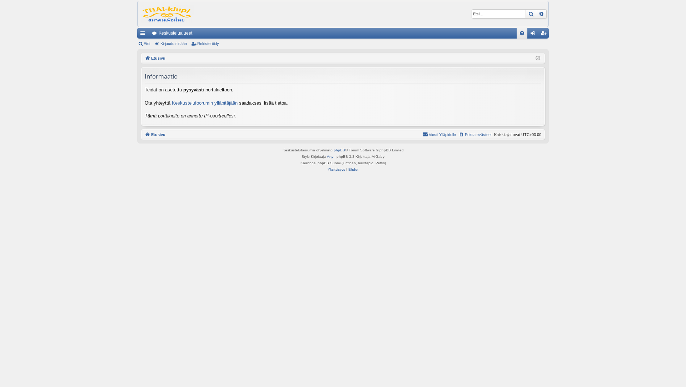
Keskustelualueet (175, 33)
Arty (330, 157)
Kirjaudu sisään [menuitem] (534, 35)
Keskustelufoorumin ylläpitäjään (205, 103)
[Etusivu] (167, 14)
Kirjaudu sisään (173, 43)
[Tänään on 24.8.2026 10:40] (538, 58)
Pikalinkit (144, 35)
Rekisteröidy (208, 43)
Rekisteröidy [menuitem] (545, 35)
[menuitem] (522, 33)
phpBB (339, 150)
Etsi (147, 43)
